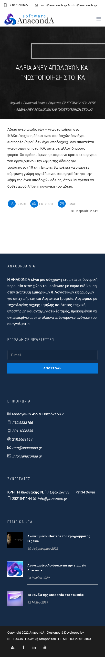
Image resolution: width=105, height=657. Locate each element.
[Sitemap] (12, 647)
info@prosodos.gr (52, 498)
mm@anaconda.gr (27, 448)
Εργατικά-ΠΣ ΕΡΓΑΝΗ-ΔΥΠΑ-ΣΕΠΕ (71, 103)
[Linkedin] (34, 647)
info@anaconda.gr (27, 456)
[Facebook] (23, 647)
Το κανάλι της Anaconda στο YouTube (55, 595)
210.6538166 (22, 422)
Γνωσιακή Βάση (33, 103)
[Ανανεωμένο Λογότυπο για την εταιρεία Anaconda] (15, 569)
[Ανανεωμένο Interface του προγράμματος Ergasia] (15, 540)
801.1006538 (22, 431)
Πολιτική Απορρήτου (40, 639)
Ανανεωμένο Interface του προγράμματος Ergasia (58, 538)
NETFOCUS (15, 639)
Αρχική (15, 103)
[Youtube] (45, 647)
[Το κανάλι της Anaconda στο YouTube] (15, 598)
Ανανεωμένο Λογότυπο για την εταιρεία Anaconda (56, 568)
